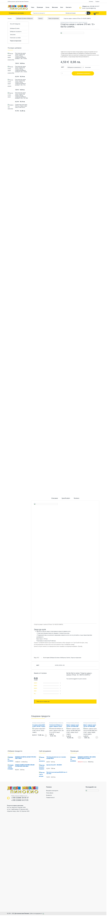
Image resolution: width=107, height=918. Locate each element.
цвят (62, 67)
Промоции (40, 7)
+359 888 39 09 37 (94, 6)
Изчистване (88, 67)
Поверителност (50, 797)
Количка (91, 1)
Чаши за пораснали (53, 18)
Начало (10, 18)
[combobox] (48, 13)
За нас (47, 7)
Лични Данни (49, 793)
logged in (75, 678)
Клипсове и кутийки (15, 37)
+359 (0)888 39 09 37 (20, 798)
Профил (97, 1)
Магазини (55, 7)
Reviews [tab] (76, 498)
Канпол (40, 18)
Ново (32, 7)
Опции (79, 737)
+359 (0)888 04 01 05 (19, 800)
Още (46, 735)
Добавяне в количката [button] (61, 735)
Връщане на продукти (52, 790)
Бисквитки (49, 795)
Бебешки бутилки (36, 722)
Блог (61, 7)
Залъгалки (12, 34)
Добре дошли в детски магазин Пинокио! (18, 1)
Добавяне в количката (83, 73)
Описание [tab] (54, 498)
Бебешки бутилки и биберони (25, 18)
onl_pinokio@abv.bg (90, 8)
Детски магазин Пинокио (22, 913)
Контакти (68, 7)
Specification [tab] (66, 498)
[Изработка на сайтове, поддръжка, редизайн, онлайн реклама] (43, 913)
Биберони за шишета (15, 31)
